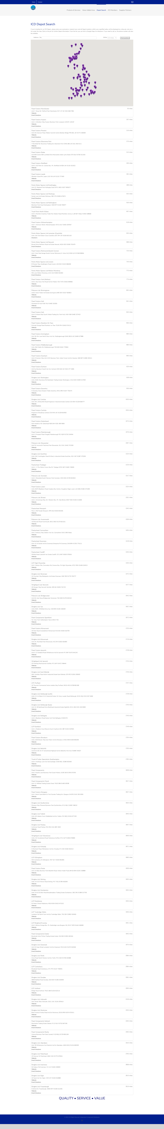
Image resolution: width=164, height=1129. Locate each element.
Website (34, 113)
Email (33, 115)
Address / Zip (37, 37)
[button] (79, 76)
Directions (38, 115)
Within (105, 37)
